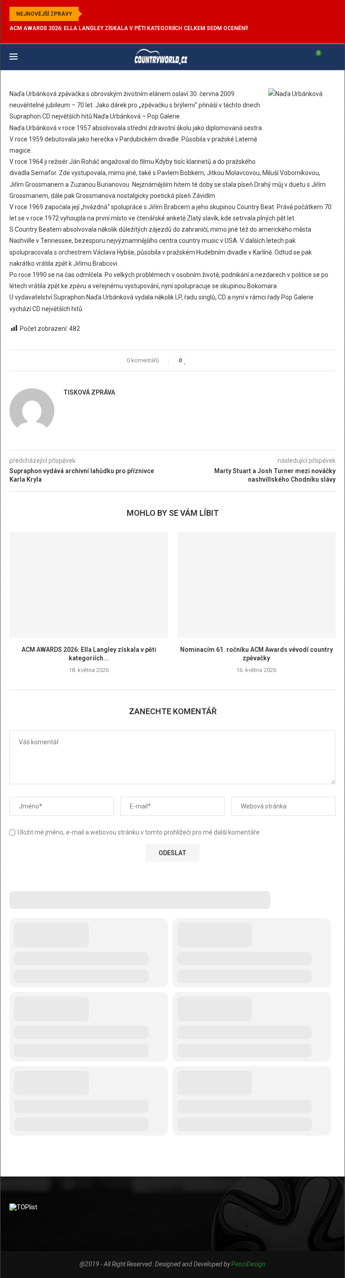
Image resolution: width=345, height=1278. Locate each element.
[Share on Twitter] (202, 360)
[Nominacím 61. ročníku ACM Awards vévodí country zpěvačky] (256, 584)
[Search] (331, 57)
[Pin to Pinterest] (210, 360)
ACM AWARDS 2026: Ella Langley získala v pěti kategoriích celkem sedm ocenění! (128, 28)
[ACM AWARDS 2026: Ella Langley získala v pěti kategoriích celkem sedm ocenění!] (88, 584)
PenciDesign (248, 1264)
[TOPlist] (23, 1207)
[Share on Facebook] (193, 360)
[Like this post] (185, 360)
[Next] (102, 14)
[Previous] (91, 14)
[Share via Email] (219, 360)
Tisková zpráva (89, 392)
